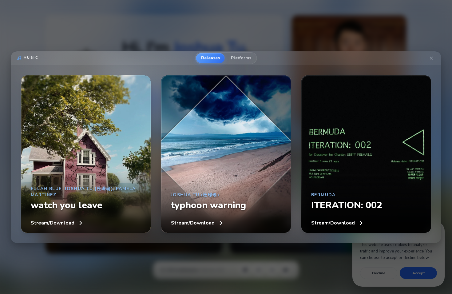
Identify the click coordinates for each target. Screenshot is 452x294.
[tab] (210, 58)
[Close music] (431, 58)
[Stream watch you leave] (86, 154)
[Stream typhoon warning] (226, 154)
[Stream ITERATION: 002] (366, 154)
